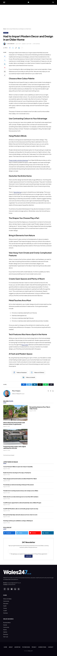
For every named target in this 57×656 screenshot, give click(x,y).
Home (4, 28)
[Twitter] (4, 60)
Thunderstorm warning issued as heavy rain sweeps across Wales (20, 490)
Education (5, 603)
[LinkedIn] (4, 63)
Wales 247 (30, 650)
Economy (5, 634)
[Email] (4, 71)
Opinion (5, 632)
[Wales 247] (28, 2)
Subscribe (28, 556)
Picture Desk (26, 647)
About (11, 647)
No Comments (37, 43)
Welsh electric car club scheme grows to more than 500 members (20, 496)
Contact (50, 647)
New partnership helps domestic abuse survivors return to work (20, 514)
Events (5, 629)
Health (4, 606)
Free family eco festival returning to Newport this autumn (18, 484)
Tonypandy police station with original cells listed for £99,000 (14, 447)
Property (6, 32)
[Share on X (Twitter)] (13, 47)
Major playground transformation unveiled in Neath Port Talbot (20, 478)
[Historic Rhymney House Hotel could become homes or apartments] (15, 413)
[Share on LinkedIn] (19, 47)
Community (6, 601)
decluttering (17, 192)
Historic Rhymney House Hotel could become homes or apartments (14, 423)
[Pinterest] (4, 67)
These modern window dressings (18, 160)
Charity (5, 608)
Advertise (17, 647)
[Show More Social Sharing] (22, 47)
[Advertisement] (28, 16)
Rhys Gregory (11, 43)
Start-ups (5, 636)
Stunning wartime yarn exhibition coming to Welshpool (18, 520)
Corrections (42, 647)
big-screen (25, 344)
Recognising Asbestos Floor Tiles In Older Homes (39, 407)
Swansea (5, 613)
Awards (5, 625)
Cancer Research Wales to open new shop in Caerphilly (18, 466)
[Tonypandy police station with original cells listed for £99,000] (15, 437)
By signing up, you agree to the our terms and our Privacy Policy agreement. (29, 554)
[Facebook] (4, 56)
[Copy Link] (16, 47)
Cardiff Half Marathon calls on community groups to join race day (20, 508)
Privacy (34, 647)
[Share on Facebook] (10, 47)
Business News (7, 622)
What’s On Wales (7, 598)
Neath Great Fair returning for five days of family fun (17, 472)
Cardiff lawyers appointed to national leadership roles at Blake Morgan (22, 502)
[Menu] (4, 2)
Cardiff (5, 610)
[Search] (53, 2)
